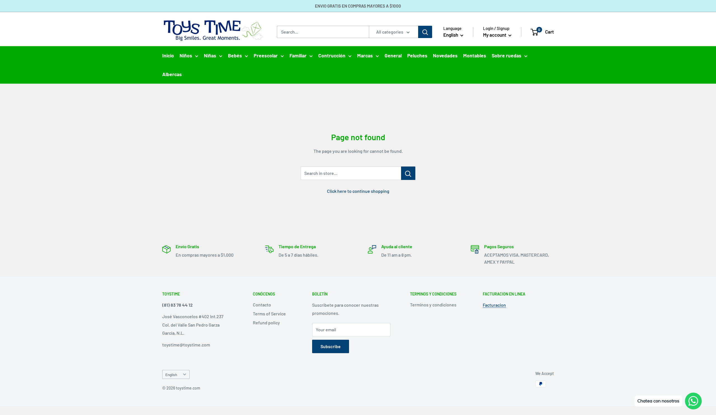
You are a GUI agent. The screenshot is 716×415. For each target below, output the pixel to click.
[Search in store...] (408, 173)
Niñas (210, 55)
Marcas (365, 55)
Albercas (172, 74)
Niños (186, 55)
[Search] (425, 32)
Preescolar (266, 55)
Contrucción (331, 55)
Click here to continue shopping (358, 191)
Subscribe (331, 346)
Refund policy (266, 322)
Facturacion (494, 305)
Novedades (445, 55)
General (393, 55)
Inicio (168, 55)
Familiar (298, 55)
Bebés (235, 55)
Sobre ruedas (506, 55)
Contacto (262, 304)
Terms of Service (269, 313)
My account (495, 34)
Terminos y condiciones (433, 304)
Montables (474, 55)
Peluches (417, 55)
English (171, 374)
